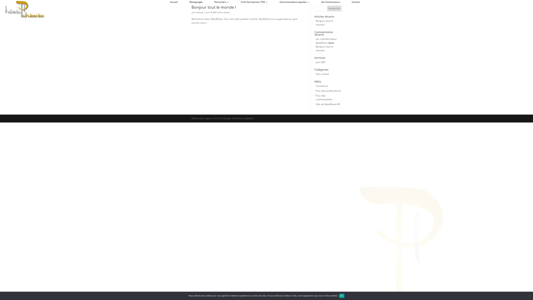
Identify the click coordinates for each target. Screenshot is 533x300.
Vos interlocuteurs (330, 2)
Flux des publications (328, 91)
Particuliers (220, 2)
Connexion (322, 86)
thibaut (199, 13)
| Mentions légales (243, 118)
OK (341, 296)
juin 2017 (320, 62)
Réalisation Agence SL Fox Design (212, 118)
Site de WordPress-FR (328, 104)
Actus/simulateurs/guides (293, 2)
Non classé (224, 13)
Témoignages (196, 2)
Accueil (174, 2)
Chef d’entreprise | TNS (253, 2)
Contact (356, 2)
